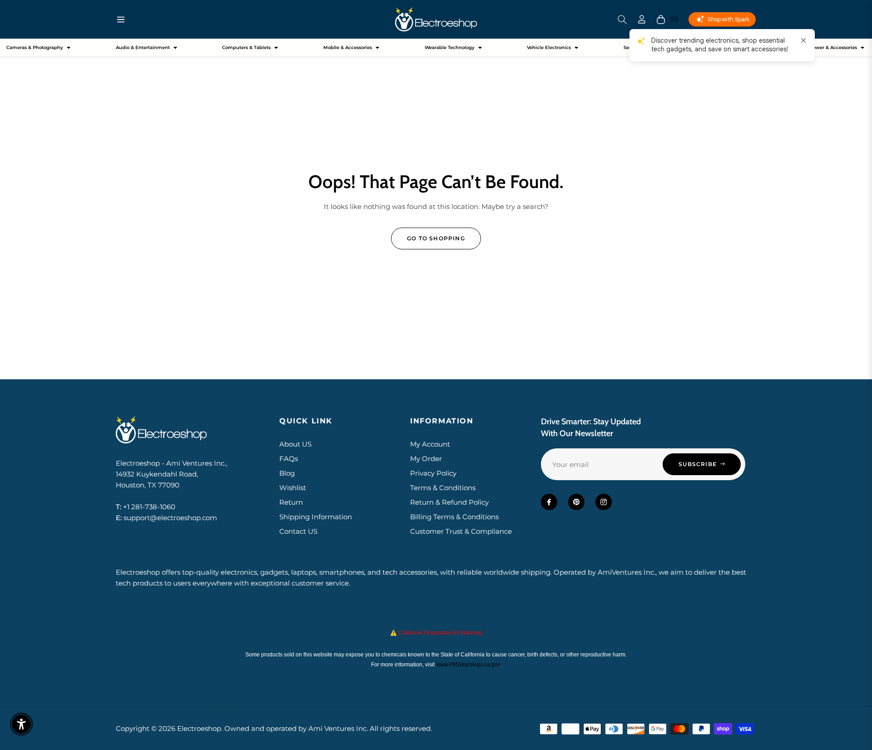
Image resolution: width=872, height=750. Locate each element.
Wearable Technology (450, 47)
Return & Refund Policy (449, 502)
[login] (641, 19)
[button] (622, 19)
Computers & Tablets (246, 47)
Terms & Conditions (443, 487)
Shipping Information (315, 516)
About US (295, 444)
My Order (426, 458)
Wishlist (292, 487)
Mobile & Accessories (347, 47)
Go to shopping (436, 238)
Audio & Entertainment (143, 47)
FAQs (288, 458)
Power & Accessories (833, 47)
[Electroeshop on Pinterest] (576, 502)
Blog (287, 473)
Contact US (298, 531)
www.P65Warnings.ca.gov (468, 664)
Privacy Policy (433, 473)
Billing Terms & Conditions (454, 516)
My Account (430, 444)
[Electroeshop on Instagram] (603, 502)
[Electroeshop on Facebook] (549, 502)
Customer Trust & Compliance (461, 531)
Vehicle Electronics (549, 47)
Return (291, 502)
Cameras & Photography (34, 47)
